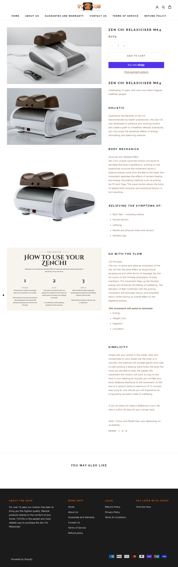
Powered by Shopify (21, 559)
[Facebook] (119, 431)
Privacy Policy (112, 512)
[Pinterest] (126, 431)
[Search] (163, 7)
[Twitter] (122, 431)
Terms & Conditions (115, 517)
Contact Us (98, 16)
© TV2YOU (17, 555)
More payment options (136, 71)
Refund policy (155, 16)
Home (15, 16)
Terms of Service (126, 16)
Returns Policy (112, 506)
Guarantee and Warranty (64, 16)
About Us (32, 16)
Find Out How (143, 506)
